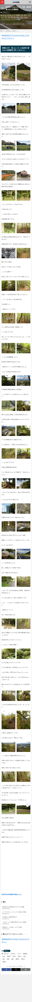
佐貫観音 (18, 15)
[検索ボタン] (30, 2)
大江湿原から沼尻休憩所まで (9, 917)
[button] (6, 969)
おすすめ (9, 15)
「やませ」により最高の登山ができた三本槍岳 (14, 922)
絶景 (12, 17)
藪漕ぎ (18, 17)
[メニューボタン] (2, 2)
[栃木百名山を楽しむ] (16, 2)
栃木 (6, 17)
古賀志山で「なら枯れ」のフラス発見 (12, 928)
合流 (22, 15)
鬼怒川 (25, 17)
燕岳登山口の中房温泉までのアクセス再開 (13, 907)
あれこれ (4, 15)
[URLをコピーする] (25, 969)
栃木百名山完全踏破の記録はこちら (12, 894)
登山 (9, 17)
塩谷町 (25, 15)
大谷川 (29, 15)
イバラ (13, 15)
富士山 (2, 17)
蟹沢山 (22, 17)
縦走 (15, 17)
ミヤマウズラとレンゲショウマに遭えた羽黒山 (14, 912)
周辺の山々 (5, 12)
